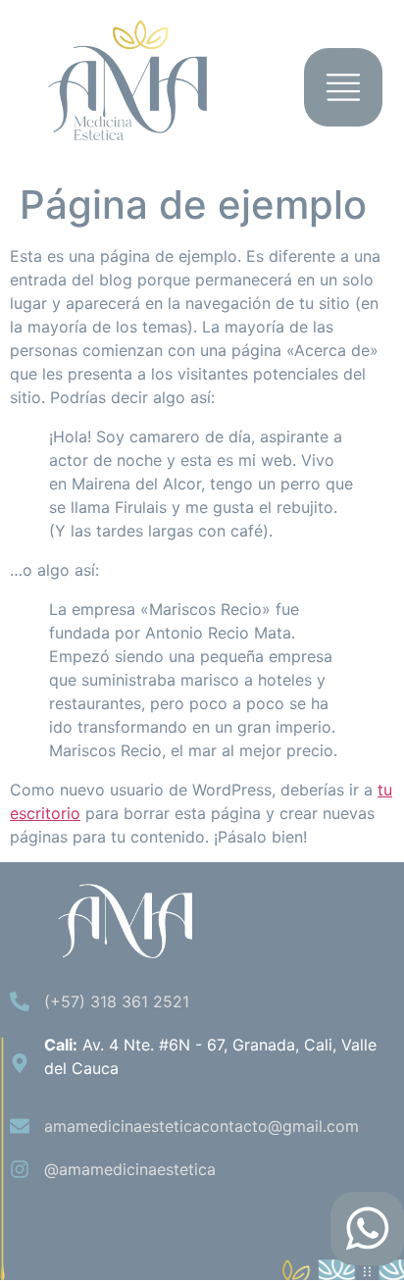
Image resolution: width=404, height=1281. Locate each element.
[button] (343, 92)
